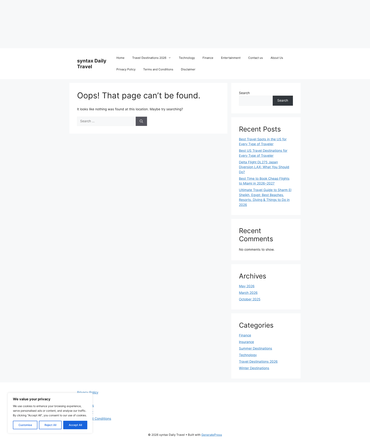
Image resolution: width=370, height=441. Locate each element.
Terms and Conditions (158, 69)
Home (120, 58)
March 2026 (248, 293)
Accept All (75, 425)
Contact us (255, 58)
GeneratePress (211, 435)
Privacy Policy (125, 69)
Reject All (50, 425)
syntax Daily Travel (91, 63)
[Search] (141, 121)
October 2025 (249, 299)
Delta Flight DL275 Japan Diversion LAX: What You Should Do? (264, 167)
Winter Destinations (254, 368)
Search (244, 93)
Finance (208, 58)
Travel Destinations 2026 (149, 58)
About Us (277, 58)
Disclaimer (188, 69)
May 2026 (247, 286)
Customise (25, 425)
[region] (50, 413)
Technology (187, 58)
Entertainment (230, 58)
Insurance (246, 342)
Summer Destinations (255, 348)
